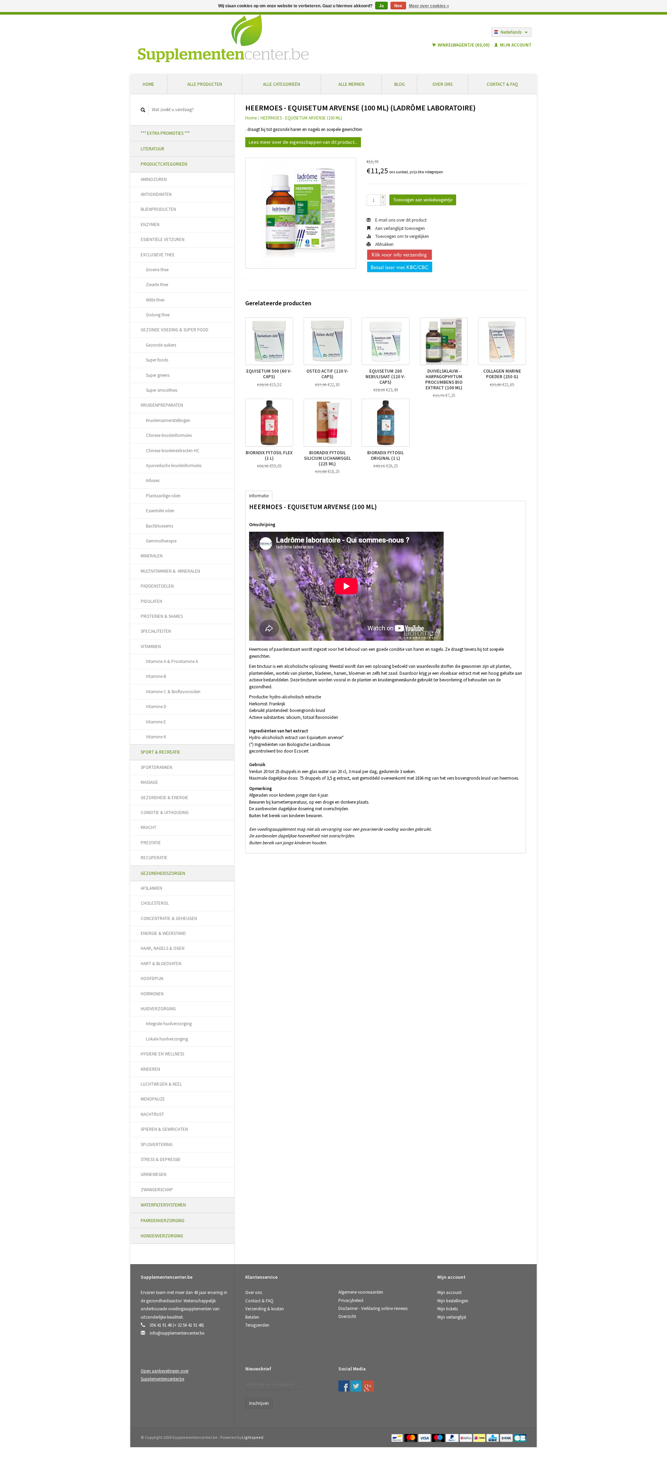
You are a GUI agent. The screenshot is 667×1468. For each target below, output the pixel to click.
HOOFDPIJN (152, 978)
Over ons (442, 84)
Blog (399, 84)
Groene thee (157, 270)
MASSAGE (149, 782)
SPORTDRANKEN (156, 767)
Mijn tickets (447, 1309)
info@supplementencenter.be (177, 1333)
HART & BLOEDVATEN (161, 964)
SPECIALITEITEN (156, 631)
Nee (398, 5)
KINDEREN (150, 1069)
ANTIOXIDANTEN (156, 194)
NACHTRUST (152, 1114)
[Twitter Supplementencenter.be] (356, 1386)
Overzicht (347, 1316)
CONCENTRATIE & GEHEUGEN (169, 918)
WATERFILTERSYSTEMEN (163, 1205)
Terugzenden (257, 1325)
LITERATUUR (152, 149)
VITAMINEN (151, 646)
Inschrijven (259, 1403)
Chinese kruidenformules (169, 435)
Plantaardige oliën (163, 496)
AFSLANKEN (151, 888)
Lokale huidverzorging (167, 1039)
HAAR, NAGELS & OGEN (162, 948)
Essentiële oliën (160, 511)
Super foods (157, 360)
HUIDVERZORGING (158, 1009)
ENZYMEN (150, 224)
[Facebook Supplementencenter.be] (343, 1386)
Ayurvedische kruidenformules (173, 465)
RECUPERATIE (154, 858)
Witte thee (155, 300)
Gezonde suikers (161, 345)
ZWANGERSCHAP (157, 1190)
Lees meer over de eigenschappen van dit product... (303, 142)
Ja (381, 5)
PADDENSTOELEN (157, 586)
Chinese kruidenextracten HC (172, 451)
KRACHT (148, 827)
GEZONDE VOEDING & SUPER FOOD (174, 330)
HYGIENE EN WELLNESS (162, 1054)
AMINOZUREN (154, 179)
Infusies (152, 480)
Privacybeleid (350, 1300)
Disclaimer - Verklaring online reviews (372, 1308)
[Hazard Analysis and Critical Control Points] (439, 1371)
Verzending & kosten (264, 1309)
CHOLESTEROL (155, 903)
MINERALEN (152, 556)
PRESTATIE (151, 843)
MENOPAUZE (153, 1099)
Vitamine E (156, 722)
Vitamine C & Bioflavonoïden (173, 692)
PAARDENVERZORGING (162, 1221)
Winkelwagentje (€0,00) (464, 45)
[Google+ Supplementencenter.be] (368, 1386)
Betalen (252, 1317)
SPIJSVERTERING (157, 1144)
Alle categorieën (281, 84)
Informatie (259, 496)
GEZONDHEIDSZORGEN (163, 873)
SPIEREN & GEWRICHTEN (164, 1129)
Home (148, 84)
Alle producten (204, 84)
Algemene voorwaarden (360, 1292)
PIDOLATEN (151, 601)
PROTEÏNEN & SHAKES (162, 616)
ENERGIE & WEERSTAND (163, 933)
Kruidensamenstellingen (168, 420)
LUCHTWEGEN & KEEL (161, 1084)
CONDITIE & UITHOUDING (165, 812)
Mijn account (515, 45)
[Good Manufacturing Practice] (438, 1371)
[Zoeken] (143, 110)
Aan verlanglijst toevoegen (399, 228)
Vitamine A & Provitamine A (172, 661)
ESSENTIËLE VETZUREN (162, 239)
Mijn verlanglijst (451, 1317)
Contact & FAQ (502, 84)
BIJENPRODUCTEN (158, 209)
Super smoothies (161, 390)
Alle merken (351, 84)
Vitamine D (156, 707)
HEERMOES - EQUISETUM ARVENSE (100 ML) (301, 118)
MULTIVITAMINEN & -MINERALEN (170, 571)
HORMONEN (152, 994)
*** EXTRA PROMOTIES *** (165, 133)
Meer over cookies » (429, 5)
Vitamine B (156, 676)
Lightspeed (252, 1437)
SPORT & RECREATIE (160, 752)
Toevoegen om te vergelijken (401, 236)
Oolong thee (158, 315)
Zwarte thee (157, 285)
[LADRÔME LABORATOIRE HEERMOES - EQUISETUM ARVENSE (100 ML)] (301, 213)
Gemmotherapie (161, 541)
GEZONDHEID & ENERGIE (164, 798)
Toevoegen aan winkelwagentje (422, 200)
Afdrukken (384, 244)
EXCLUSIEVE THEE (158, 255)
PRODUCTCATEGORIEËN (164, 164)
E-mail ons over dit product (400, 220)
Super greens (158, 375)
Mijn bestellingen (452, 1301)
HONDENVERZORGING (162, 1236)
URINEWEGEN (153, 1174)
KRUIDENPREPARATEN (162, 405)
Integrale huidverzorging (169, 1024)
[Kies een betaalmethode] (397, 1437)
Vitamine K (156, 737)
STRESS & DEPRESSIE (161, 1159)
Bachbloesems (159, 526)
